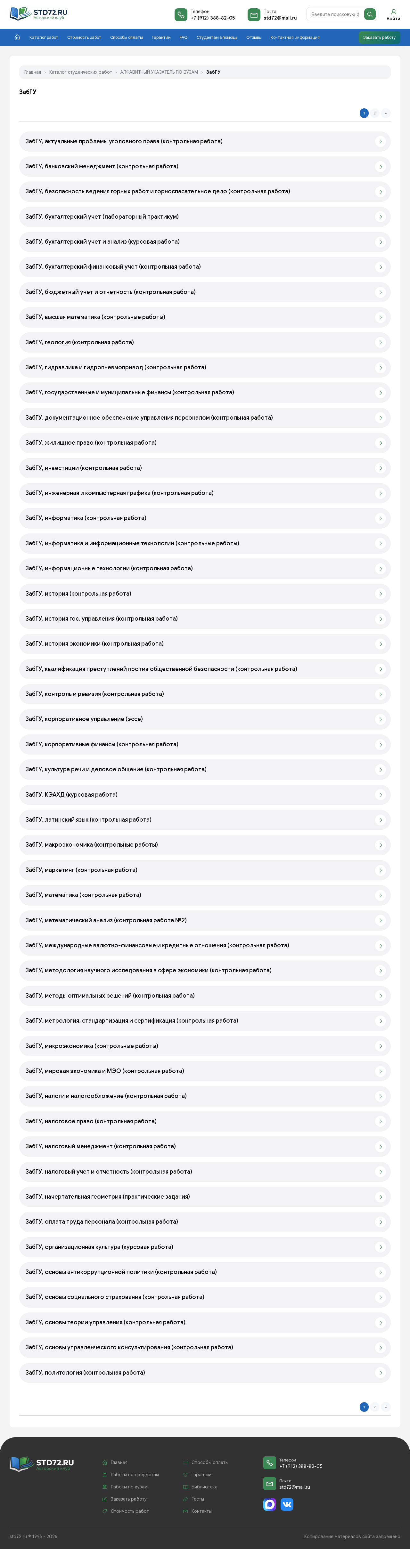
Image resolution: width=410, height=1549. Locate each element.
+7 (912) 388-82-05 (213, 18)
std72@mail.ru (280, 18)
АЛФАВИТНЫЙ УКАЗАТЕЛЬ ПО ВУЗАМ (159, 72)
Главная (32, 72)
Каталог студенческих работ (80, 72)
